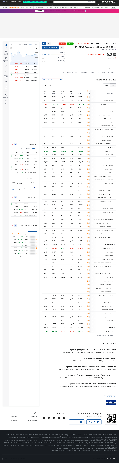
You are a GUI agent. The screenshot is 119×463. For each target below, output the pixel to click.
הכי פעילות (34, 148)
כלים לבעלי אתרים (33, 420)
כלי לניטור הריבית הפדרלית (27, 7)
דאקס (35, 77)
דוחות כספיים (70, 72)
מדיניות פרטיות (14, 458)
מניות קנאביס (58, 7)
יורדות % (21, 148)
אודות (16, 413)
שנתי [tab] (113, 85)
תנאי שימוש (22, 458)
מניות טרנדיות (32, 197)
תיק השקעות (34, 416)
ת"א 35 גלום (34, 69)
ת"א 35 (35, 63)
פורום (77, 68)
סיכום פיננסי (113, 72)
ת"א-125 (35, 66)
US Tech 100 (34, 75)
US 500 (35, 72)
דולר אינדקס (34, 80)
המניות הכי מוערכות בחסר (29, 225)
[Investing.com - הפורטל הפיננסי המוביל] (109, 2)
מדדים (30, 44)
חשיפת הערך (47, 54)
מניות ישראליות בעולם (67, 7)
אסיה (35, 7)
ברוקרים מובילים (32, 178)
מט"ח (35, 44)
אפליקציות (35, 413)
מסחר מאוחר (76, 7)
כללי (114, 68)
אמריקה (51, 7)
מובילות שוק (33, 144)
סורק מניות (59, 5)
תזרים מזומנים (93, 72)
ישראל (101, 7)
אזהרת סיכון (5, 458)
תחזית (63, 72)
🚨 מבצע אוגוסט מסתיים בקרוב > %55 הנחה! (34, 1)
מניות (113, 7)
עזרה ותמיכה (14, 420)
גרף (110, 68)
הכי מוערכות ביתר (21, 229)
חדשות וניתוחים (102, 68)
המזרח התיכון (41, 7)
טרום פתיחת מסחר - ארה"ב (87, 7)
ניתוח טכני (84, 68)
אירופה (47, 7)
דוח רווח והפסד (105, 72)
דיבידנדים (77, 72)
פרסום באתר (14, 416)
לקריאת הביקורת (14, 188)
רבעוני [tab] (106, 85)
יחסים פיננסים (84, 72)
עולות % (28, 148)
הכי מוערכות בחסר (32, 229)
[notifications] (7, 1)
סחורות (25, 44)
